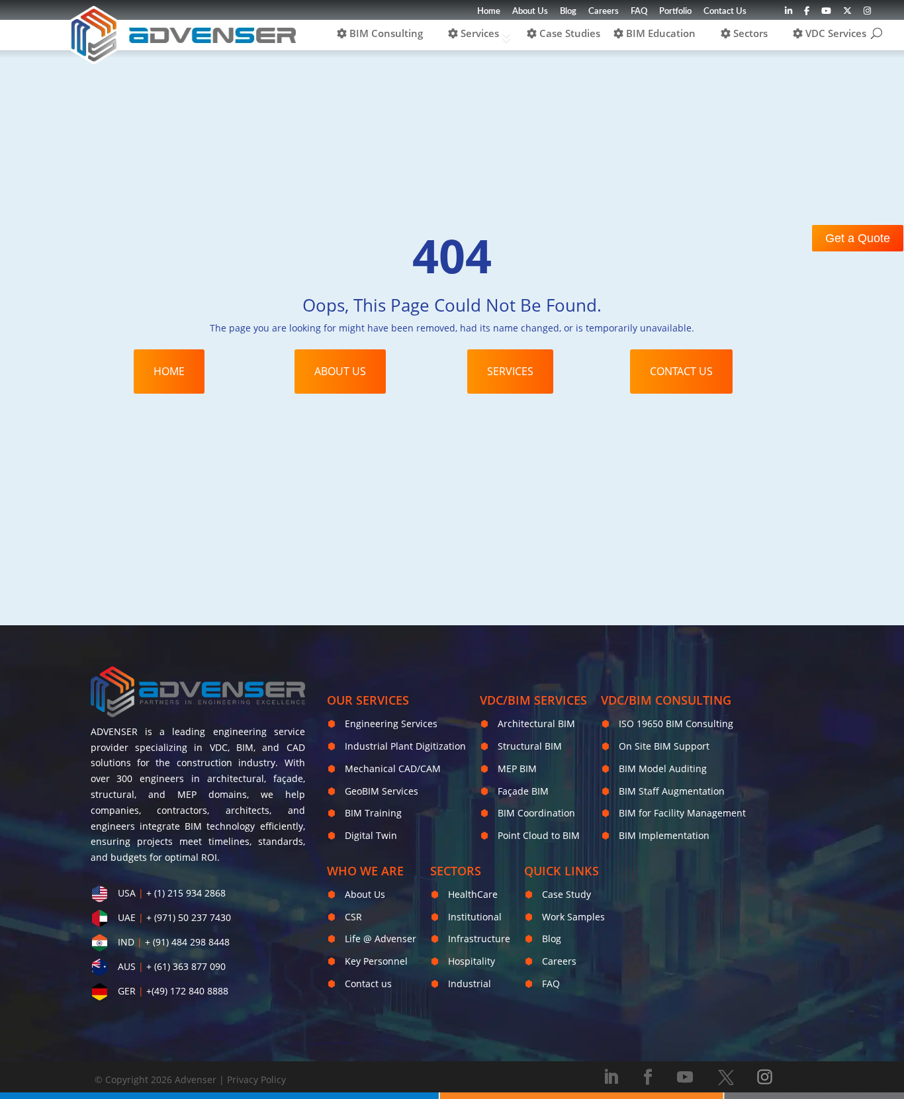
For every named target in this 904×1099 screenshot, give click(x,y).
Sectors (749, 33)
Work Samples (573, 916)
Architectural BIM (536, 723)
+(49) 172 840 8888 (187, 991)
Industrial (469, 983)
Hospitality (471, 961)
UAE (127, 917)
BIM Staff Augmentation (672, 791)
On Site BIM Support (664, 746)
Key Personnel (376, 961)
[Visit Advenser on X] (725, 1077)
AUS (127, 966)
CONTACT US (681, 371)
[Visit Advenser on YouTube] (826, 14)
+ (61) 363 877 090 (186, 966)
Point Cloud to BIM (539, 835)
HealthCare (473, 894)
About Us (530, 11)
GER (127, 991)
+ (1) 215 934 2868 (186, 893)
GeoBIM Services (381, 791)
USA (127, 893)
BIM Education (659, 33)
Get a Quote (857, 238)
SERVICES (510, 371)
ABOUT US (340, 371)
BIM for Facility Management (682, 813)
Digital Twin (371, 835)
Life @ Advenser (380, 938)
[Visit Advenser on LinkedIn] (788, 14)
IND (126, 942)
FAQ (639, 11)
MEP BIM (517, 768)
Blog (568, 11)
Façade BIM (523, 791)
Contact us (368, 983)
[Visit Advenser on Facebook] (806, 14)
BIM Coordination (536, 813)
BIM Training (373, 813)
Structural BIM (530, 746)
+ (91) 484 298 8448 (187, 942)
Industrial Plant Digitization (405, 746)
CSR (353, 916)
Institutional (475, 916)
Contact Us (724, 11)
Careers (603, 11)
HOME (169, 371)
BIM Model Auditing (663, 768)
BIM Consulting (385, 33)
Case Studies (568, 33)
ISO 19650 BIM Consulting (676, 723)
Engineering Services (391, 723)
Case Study (566, 894)
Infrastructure (479, 938)
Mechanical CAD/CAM (393, 768)
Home (488, 11)
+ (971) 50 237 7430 (188, 917)
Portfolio (675, 11)
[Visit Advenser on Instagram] (867, 14)
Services (478, 33)
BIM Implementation (664, 835)
